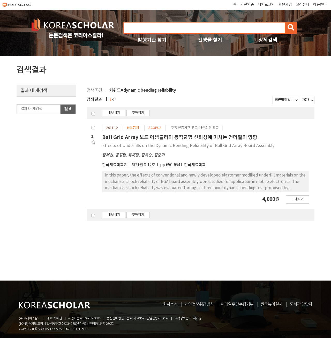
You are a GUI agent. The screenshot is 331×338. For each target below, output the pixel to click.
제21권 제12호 (144, 165)
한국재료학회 (195, 165)
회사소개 (170, 304)
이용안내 (320, 5)
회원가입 (285, 5)
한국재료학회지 (114, 165)
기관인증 (247, 5)
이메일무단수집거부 (237, 304)
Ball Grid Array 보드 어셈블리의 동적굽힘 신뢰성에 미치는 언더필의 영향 (179, 137)
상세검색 (268, 40)
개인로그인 (266, 5)
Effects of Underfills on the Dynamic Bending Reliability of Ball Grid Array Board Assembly (188, 145)
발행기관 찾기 (152, 40)
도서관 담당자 (301, 304)
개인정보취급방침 (199, 304)
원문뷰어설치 (271, 304)
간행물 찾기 (210, 40)
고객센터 (302, 5)
